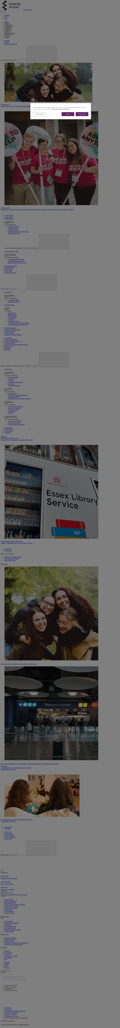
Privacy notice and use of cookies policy (61, 109)
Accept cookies (82, 114)
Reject (67, 114)
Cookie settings (39, 114)
